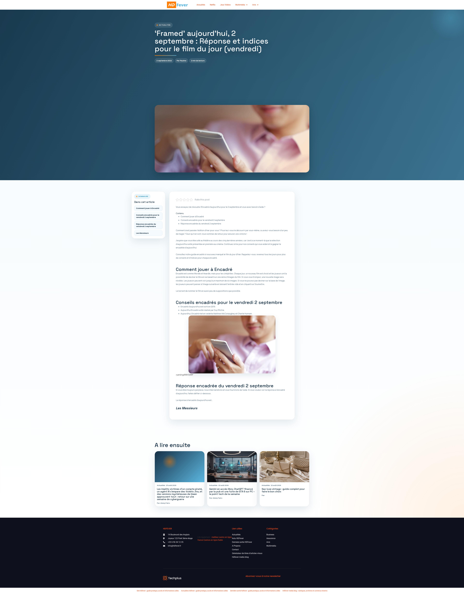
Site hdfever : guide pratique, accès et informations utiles (158, 591)
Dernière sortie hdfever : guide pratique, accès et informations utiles (255, 591)
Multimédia (240, 5)
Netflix (212, 5)
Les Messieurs (142, 233)
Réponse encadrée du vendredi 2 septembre (146, 225)
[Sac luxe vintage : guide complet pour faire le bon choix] (284, 466)
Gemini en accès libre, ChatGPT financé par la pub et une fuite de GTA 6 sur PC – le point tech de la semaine (232, 492)
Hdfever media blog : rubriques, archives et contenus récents (305, 591)
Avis (254, 5)
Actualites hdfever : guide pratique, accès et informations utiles (204, 591)
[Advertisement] (232, 84)
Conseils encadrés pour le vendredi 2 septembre (147, 216)
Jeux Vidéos (225, 5)
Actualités (201, 5)
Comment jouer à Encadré (147, 208)
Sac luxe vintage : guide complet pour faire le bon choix (283, 490)
